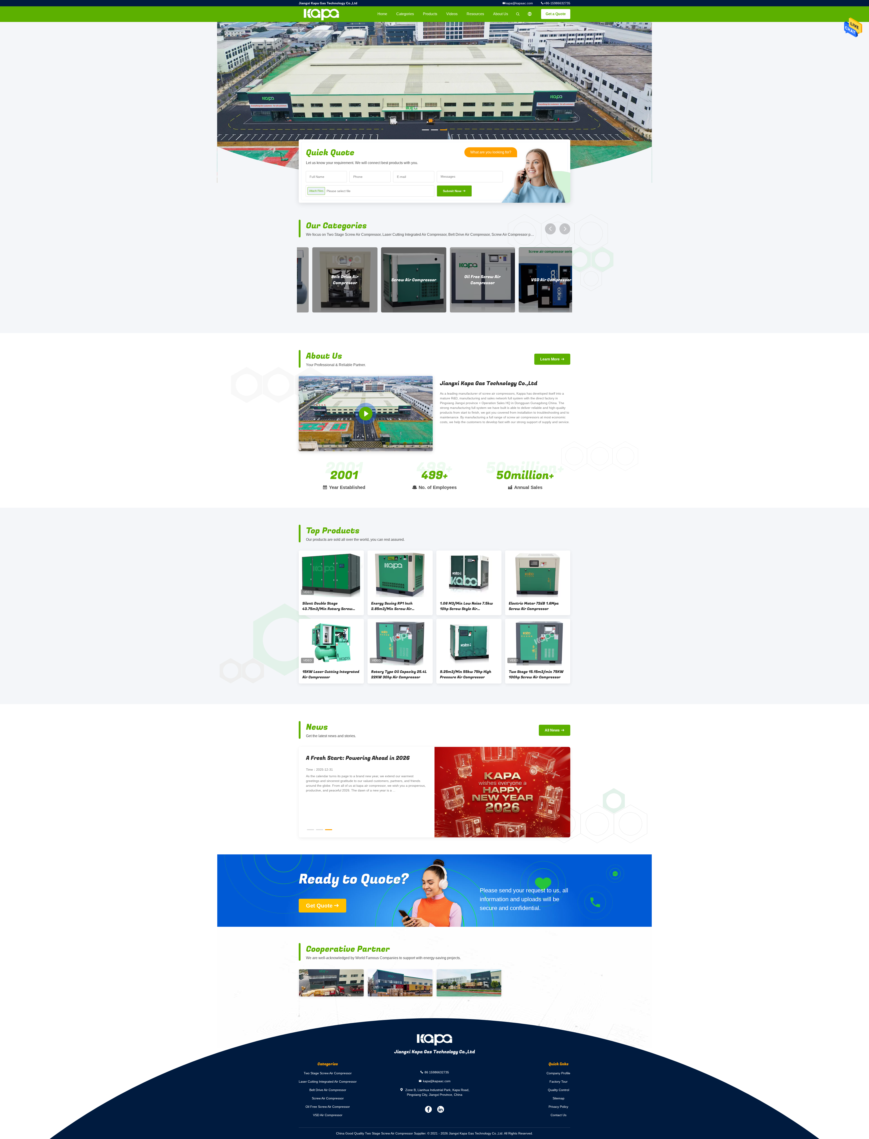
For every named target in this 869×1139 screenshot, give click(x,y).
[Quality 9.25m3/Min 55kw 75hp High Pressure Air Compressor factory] (468, 642)
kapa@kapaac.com (519, 3)
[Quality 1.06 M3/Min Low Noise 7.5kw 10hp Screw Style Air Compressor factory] (468, 573)
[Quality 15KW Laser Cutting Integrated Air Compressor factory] (331, 642)
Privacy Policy (558, 1106)
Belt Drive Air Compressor (327, 1090)
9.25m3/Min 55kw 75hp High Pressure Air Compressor (465, 674)
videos (452, 14)
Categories (405, 14)
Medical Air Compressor (469, 280)
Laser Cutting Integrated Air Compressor (328, 1081)
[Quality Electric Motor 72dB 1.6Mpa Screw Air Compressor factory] (537, 573)
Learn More (550, 359)
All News (552, 730)
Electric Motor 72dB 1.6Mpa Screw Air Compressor (534, 606)
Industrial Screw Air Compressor (538, 280)
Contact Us (558, 1115)
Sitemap (558, 1098)
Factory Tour (558, 1081)
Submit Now (452, 191)
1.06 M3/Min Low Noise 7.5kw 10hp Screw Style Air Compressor (466, 606)
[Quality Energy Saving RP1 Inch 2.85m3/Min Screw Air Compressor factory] (400, 573)
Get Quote (319, 906)
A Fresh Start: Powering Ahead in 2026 (395, 758)
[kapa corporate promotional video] (366, 413)
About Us (500, 14)
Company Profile (558, 1073)
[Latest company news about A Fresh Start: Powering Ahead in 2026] (539, 792)
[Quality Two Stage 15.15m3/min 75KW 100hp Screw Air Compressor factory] (537, 642)
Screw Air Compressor (328, 1098)
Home (382, 14)
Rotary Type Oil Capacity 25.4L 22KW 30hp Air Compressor (399, 674)
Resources (475, 14)
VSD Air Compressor (400, 280)
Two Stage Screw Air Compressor (328, 1073)
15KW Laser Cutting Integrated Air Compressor (330, 674)
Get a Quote (556, 14)
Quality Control (558, 1090)
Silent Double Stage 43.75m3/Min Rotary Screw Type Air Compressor (327, 606)
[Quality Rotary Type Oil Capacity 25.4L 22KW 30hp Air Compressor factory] (400, 642)
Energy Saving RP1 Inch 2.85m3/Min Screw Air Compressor (392, 606)
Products (430, 14)
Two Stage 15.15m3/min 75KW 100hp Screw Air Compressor (536, 674)
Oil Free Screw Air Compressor (331, 280)
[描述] (530, 14)
